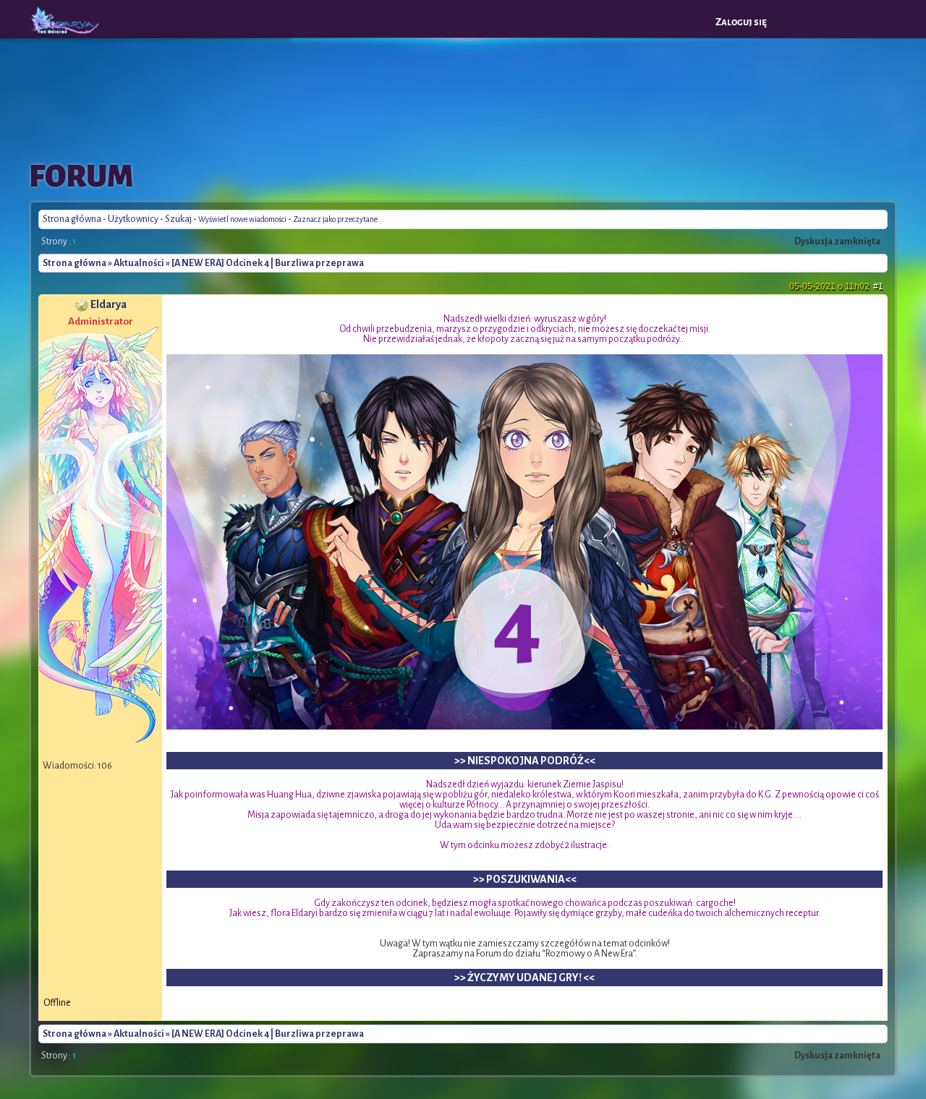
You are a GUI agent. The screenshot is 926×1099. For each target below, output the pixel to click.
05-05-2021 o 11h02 (836, 286)
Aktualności (139, 263)
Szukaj (178, 219)
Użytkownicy (133, 219)
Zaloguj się (741, 22)
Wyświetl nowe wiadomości (242, 219)
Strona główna (72, 219)
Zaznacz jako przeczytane (335, 219)
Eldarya (108, 304)
